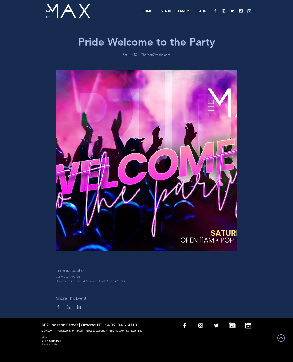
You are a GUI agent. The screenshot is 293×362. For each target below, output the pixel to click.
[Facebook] (215, 11)
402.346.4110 (122, 325)
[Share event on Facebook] (58, 307)
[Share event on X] (69, 307)
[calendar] (249, 11)
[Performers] (241, 11)
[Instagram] (224, 11)
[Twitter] (232, 11)
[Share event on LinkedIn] (79, 307)
